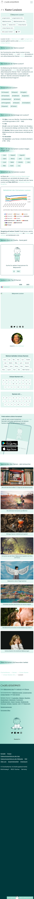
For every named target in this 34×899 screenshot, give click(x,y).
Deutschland (11, 233)
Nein (18, 271)
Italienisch (16, 95)
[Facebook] (15, 732)
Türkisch (14, 106)
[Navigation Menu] (31, 2)
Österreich (19, 233)
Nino (3, 369)
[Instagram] (21, 732)
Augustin (22, 155)
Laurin (9, 369)
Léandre (20, 162)
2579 (18, 32)
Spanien (14, 704)
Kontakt (3, 754)
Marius (13, 158)
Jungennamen (6, 18)
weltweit (3, 235)
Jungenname (29, 39)
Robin (6, 366)
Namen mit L (12, 25)
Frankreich (19, 700)
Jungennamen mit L (17, 18)
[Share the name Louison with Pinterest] (20, 327)
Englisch (24, 92)
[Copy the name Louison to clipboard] (22, 327)
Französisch (6, 95)
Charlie (28, 359)
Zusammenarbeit (13, 761)
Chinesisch (6, 92)
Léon (28, 162)
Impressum (23, 761)
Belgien (21, 698)
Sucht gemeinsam (12, 897)
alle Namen (16, 694)
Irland (13, 702)
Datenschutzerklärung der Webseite (12, 759)
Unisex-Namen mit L (7, 28)
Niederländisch (7, 99)
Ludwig (22, 56)
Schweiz (27, 233)
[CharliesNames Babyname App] (10, 2)
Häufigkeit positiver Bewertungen (19, 176)
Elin (19, 369)
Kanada (17, 702)
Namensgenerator (6, 707)
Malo (4, 165)
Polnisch (17, 99)
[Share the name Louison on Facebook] (11, 327)
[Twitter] (12, 732)
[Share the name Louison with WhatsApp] (17, 327)
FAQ (26, 759)
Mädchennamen (6, 21)
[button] (3, 309)
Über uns (3, 761)
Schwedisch (26, 103)
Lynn (21, 363)
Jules (20, 158)
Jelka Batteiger (19, 346)
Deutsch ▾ (17, 739)
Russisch (16, 103)
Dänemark (12, 700)
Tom (14, 369)
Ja (14, 271)
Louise (22, 54)
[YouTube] (18, 732)
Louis (15, 54)
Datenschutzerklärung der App (10, 756)
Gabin (4, 158)
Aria (18, 359)
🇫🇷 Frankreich (5, 287)
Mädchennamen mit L (19, 21)
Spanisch (5, 106)
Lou (19, 165)
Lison (4, 155)
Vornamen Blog (5, 710)
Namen (4, 25)
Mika (16, 363)
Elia (14, 359)
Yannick (27, 363)
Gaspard (13, 155)
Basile (12, 162)
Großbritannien (5, 702)
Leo (9, 359)
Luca (4, 359)
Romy (16, 366)
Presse (9, 754)
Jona (11, 366)
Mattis (10, 363)
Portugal (3, 704)
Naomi (27, 366)
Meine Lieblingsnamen (25, 897)
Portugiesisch (6, 103)
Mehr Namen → (26, 369)
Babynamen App (27, 419)
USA (19, 704)
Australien (15, 698)
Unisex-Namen (22, 25)
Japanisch (26, 95)
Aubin (12, 165)
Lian (5, 363)
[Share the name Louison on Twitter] (14, 327)
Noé (21, 366)
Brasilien (27, 698)
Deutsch (15, 92)
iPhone (27, 689)
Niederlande (24, 702)
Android (18, 689)
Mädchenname (16, 39)
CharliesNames (5, 672)
